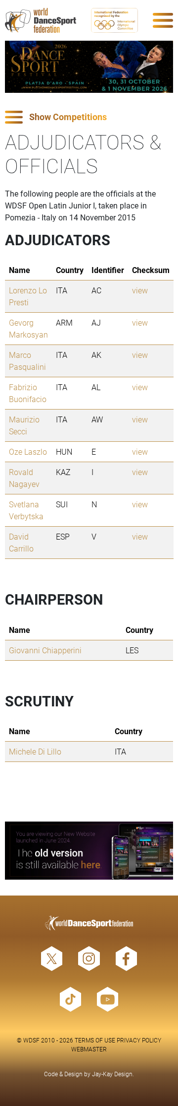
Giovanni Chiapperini (45, 650)
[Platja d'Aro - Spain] (89, 67)
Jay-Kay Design (112, 1074)
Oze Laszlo (28, 451)
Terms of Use (95, 1040)
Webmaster (89, 1049)
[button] (89, 117)
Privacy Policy (139, 1040)
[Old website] (89, 851)
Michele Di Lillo (35, 751)
